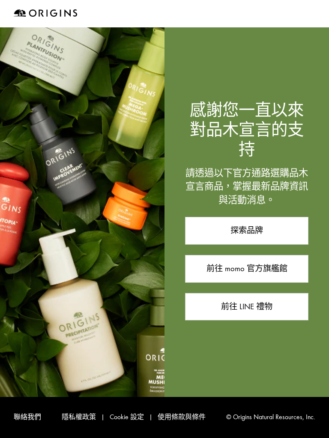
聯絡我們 (27, 417)
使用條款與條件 (182, 417)
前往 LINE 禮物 (246, 306)
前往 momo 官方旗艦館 (246, 268)
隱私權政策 (79, 417)
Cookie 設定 (127, 417)
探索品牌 (246, 230)
